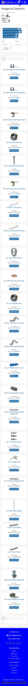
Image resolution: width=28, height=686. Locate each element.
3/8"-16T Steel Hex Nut (14, 142)
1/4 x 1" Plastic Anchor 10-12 (14, 368)
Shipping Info (14, 653)
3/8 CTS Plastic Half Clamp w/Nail (14, 120)
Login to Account (14, 665)
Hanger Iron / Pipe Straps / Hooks (12, 31)
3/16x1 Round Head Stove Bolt (14, 580)
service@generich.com (15, 635)
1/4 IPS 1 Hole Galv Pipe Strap (14, 323)
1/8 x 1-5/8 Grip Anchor (14, 442)
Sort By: (17, 41)
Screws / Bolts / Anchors (10, 36)
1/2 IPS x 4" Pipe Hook (14, 207)
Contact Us (14, 673)
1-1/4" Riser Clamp (14, 552)
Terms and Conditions (14, 658)
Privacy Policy (14, 656)
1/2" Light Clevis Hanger (14, 258)
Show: (3, 41)
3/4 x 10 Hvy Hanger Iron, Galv (14, 599)
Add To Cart (14, 150)
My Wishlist (14, 670)
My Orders (14, 667)
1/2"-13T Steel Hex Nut (14, 303)
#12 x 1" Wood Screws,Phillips (14, 166)
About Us (14, 651)
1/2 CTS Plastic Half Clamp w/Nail (14, 189)
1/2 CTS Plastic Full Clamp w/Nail (14, 92)
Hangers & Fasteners (10, 12)
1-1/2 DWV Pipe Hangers (14, 511)
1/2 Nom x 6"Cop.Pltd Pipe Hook (14, 231)
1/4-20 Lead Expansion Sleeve (14, 393)
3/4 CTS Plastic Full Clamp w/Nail (14, 69)
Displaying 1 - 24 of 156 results (7, 48)
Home (2, 12)
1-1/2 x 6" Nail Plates (14, 527)
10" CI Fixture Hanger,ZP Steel (14, 481)
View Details (14, 77)
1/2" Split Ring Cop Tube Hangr (14, 281)
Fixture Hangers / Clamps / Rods (12, 29)
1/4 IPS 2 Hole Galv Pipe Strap (14, 346)
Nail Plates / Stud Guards (10, 34)
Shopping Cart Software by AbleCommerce (14, 679)
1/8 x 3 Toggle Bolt (14, 462)
